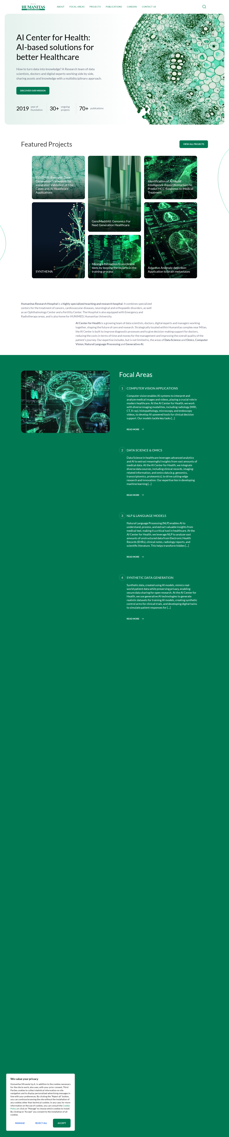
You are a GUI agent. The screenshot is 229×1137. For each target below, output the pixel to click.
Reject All (41, 1123)
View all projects (193, 144)
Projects (95, 6)
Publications (114, 6)
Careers (132, 6)
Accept (62, 1123)
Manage (20, 1123)
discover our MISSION (33, 90)
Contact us (149, 6)
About (60, 6)
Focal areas (77, 6)
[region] (40, 1102)
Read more (133, 429)
